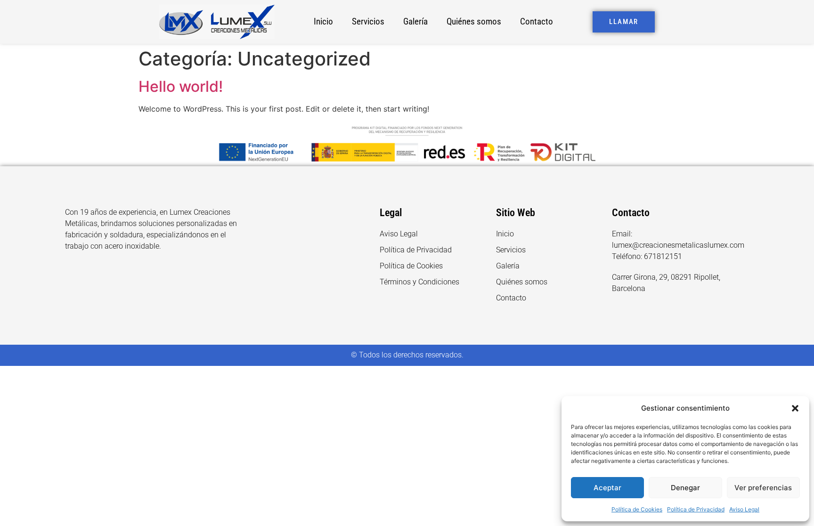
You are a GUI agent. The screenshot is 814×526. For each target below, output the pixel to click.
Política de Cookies (636, 509)
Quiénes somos (474, 21)
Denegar (685, 487)
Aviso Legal (744, 509)
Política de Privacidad (695, 509)
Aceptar (607, 487)
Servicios (368, 21)
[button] (795, 408)
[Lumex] (217, 22)
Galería (415, 21)
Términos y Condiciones (419, 281)
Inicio (323, 21)
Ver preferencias (763, 487)
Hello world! (180, 86)
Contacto (536, 21)
